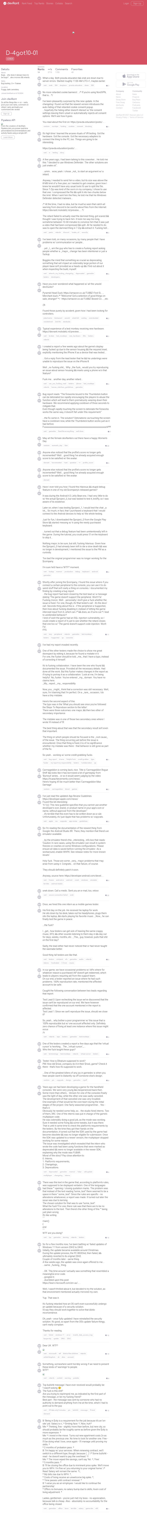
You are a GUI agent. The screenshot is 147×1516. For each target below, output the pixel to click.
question (73, 463)
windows (84, 880)
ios (56, 821)
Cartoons (136, 102)
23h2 (69, 1339)
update (56, 1339)
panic (51, 232)
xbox (63, 1357)
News (118, 97)
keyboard (85, 572)
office (60, 1508)
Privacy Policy (121, 117)
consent (80, 126)
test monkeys (87, 634)
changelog (58, 1175)
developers (55, 277)
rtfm (84, 336)
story (62, 153)
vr (49, 153)
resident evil (48, 322)
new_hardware (74, 336)
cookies (71, 126)
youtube (76, 1378)
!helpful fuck (71, 759)
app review (73, 821)
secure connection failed (58, 895)
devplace (63, 85)
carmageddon (57, 789)
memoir (59, 572)
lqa (50, 1237)
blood (67, 789)
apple (51, 821)
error (69, 1335)
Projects (135, 97)
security (85, 232)
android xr (60, 880)
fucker (46, 763)
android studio (57, 884)
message (84, 1410)
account (71, 1357)
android (95, 572)
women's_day (57, 445)
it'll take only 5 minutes (57, 1410)
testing (55, 153)
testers (46, 277)
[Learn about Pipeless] (2, 123)
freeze (51, 880)
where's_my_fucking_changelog (61, 273)
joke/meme (48, 318)
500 (92, 85)
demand (47, 1414)
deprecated (80, 273)
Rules (134, 94)
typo (92, 759)
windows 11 (59, 1335)
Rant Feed (27, 3)
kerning (66, 1237)
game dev (89, 1508)
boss (67, 1508)
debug (77, 572)
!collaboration (86, 763)
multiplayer (48, 1175)
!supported (55, 638)
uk (58, 1357)
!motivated (55, 963)
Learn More (8, 137)
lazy (50, 634)
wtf (60, 1353)
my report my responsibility (61, 763)
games (74, 789)
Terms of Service (136, 117)
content (59, 1378)
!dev (66, 445)
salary (81, 1508)
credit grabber (83, 759)
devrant (46, 463)
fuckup (51, 572)
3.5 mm (64, 963)
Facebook (136, 108)
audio (81, 959)
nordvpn (55, 126)
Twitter (135, 111)
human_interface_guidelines (62, 387)
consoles (69, 638)
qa (63, 638)
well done (79, 431)
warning (68, 1378)
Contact (119, 108)
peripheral (58, 634)
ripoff (85, 1080)
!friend (92, 1410)
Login (126, 3)
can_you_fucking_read (57, 384)
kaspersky (47, 1339)
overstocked (93, 318)
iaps (58, 1037)
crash (77, 880)
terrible (46, 884)
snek (50, 85)
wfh (96, 1508)
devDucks (120, 105)
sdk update (88, 1172)
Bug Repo (136, 100)
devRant (119, 115)
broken (51, 336)
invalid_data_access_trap (83, 1335)
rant (45, 85)
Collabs (59, 3)
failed (51, 1335)
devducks (66, 322)
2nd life (58, 322)
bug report (53, 759)
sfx (66, 959)
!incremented (57, 463)
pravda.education (75, 85)
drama (61, 759)
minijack (59, 959)
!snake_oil (75, 232)
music (71, 963)
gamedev (90, 273)
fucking (63, 126)
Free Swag (120, 102)
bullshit (75, 1410)
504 (56, 85)
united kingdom (49, 1357)
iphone (78, 384)
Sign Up (137, 3)
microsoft (52, 1353)
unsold (67, 318)
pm (53, 1080)
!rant (65, 463)
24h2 (63, 1339)
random (47, 126)
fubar (80, 1172)
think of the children (70, 1353)
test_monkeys (61, 336)
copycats (63, 821)
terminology (53, 1054)
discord (66, 232)
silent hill (75, 318)
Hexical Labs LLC (136, 115)
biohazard (58, 318)
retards (58, 232)
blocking (88, 126)
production (69, 572)
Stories (49, 3)
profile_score (88, 463)
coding (84, 318)
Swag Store (121, 100)
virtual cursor (86, 1054)
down (87, 85)
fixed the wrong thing (66, 431)
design (68, 1080)
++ (80, 463)
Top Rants (39, 3)
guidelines (83, 821)
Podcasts (136, 105)
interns (46, 963)
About (118, 94)
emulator (93, 880)
